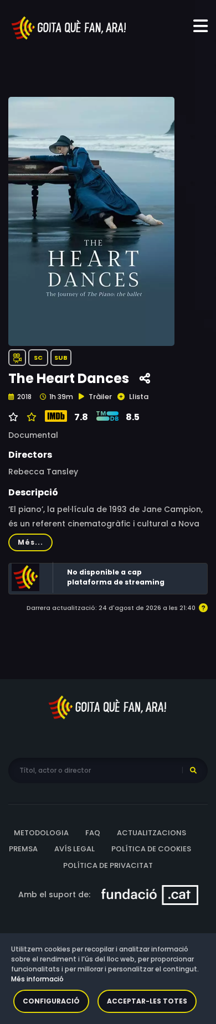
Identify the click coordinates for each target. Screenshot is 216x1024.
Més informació (37, 979)
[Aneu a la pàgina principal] (69, 27)
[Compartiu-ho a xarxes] (145, 378)
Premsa (23, 849)
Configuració (51, 1001)
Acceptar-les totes (147, 1001)
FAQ (92, 833)
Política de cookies (151, 849)
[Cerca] (193, 770)
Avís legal (74, 849)
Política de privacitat (108, 865)
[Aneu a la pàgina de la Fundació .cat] (149, 894)
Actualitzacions (151, 833)
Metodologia (41, 833)
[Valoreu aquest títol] (30, 417)
